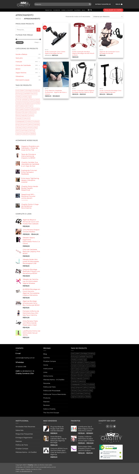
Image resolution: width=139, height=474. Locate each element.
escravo (27, 109)
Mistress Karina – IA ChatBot (53, 380)
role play (18, 127)
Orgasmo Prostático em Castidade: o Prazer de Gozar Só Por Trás (30, 148)
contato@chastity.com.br (25, 358)
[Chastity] (23, 4)
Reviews (46, 405)
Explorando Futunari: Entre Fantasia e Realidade (29, 172)
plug (17, 124)
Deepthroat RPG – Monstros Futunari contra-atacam (28, 196)
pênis (30, 124)
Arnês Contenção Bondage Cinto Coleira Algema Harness (110, 91)
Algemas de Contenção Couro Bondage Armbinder (109, 52)
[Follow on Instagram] (88, 10)
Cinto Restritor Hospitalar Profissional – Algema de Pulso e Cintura (55, 92)
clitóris (31, 99)
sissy (35, 127)
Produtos (48, 10)
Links (45, 372)
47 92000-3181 (21, 367)
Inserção (19, 62)
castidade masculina (30, 93)
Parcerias (46, 383)
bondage (29, 90)
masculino (26, 118)
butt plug (19, 93)
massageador (20, 121)
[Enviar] (89, 4)
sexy (24, 127)
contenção (26, 103)
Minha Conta (48, 376)
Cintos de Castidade (23, 65)
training (32, 130)
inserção (18, 118)
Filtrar (19, 42)
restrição (36, 124)
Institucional (48, 369)
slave (17, 130)
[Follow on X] (91, 10)
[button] (119, 4)
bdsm (22, 90)
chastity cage (27, 96)
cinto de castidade (22, 99)
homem (30, 115)
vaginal (18, 133)
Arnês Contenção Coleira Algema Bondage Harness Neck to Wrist (83, 91)
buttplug (36, 90)
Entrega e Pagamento (24, 438)
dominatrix (29, 106)
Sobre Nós (19, 430)
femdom (25, 112)
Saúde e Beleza (21, 54)
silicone (30, 127)
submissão (24, 130)
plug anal (24, 124)
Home (45, 365)
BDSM (18, 69)
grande (24, 115)
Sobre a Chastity (67, 10)
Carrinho (46, 358)
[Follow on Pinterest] (114, 426)
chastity (18, 96)
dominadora (20, 106)
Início (18, 19)
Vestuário (19, 58)
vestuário (25, 133)
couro (33, 103)
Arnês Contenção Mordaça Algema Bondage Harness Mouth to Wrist (83, 53)
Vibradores (20, 76)
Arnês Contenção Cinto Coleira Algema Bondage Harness (55, 52)
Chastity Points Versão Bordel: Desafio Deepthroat (29, 188)
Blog (83, 10)
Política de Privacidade (51, 391)
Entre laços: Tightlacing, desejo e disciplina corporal (30, 180)
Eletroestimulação (22, 80)
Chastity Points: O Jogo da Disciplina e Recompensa (30, 206)
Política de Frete (49, 387)
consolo (18, 103)
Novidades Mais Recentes (25, 427)
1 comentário (27, 200)
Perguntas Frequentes (24, 434)
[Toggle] (39, 62)
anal (17, 90)
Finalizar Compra (49, 361)
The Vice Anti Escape (51, 413)
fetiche (18, 115)
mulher (28, 121)
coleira (37, 99)
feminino (33, 112)
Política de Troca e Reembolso (54, 394)
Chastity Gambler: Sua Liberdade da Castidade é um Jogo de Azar (30, 164)
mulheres (36, 121)
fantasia (18, 112)
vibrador (32, 133)
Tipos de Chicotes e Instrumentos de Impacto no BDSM (28, 156)
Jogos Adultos (21, 73)
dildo (38, 103)
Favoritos (56, 10)
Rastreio (77, 10)
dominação (19, 109)
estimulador (35, 109)
